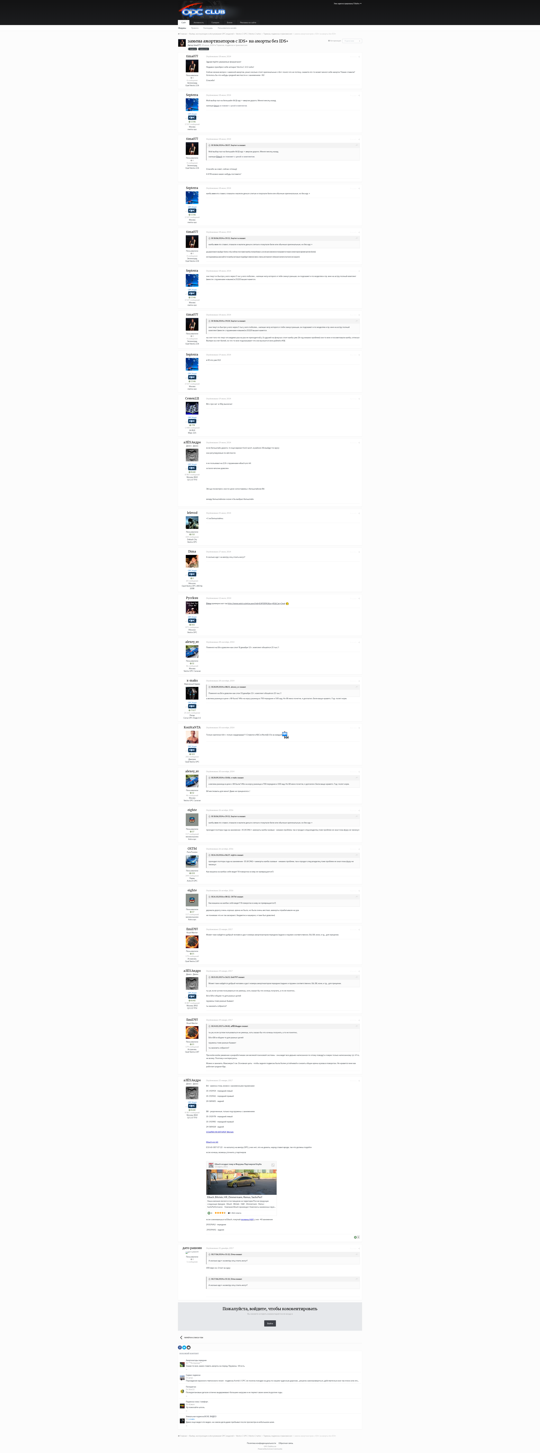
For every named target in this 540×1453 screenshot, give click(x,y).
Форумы (182, 28)
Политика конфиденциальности (261, 1443)
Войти (270, 1323)
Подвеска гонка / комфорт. (197, 1402)
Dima (208, 603)
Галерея (215, 22)
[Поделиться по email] (189, 1347)
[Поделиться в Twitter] (184, 1347)
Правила (194, 28)
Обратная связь (286, 1443)
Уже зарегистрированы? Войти (347, 3)
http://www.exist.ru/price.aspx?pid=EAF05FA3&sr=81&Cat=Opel (256, 603)
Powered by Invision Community (270, 1449)
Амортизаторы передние (196, 1360)
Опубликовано (218, 56)
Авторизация (335, 41)
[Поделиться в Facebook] (180, 1347)
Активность (199, 22)
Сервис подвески (193, 1375)
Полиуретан (191, 1387)
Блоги (229, 22)
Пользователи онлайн (227, 28)
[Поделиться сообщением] (359, 57)
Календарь (208, 28)
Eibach (216, 106)
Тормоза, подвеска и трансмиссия (231, 45)
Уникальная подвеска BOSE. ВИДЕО (201, 1416)
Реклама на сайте (248, 22)
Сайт (183, 22)
